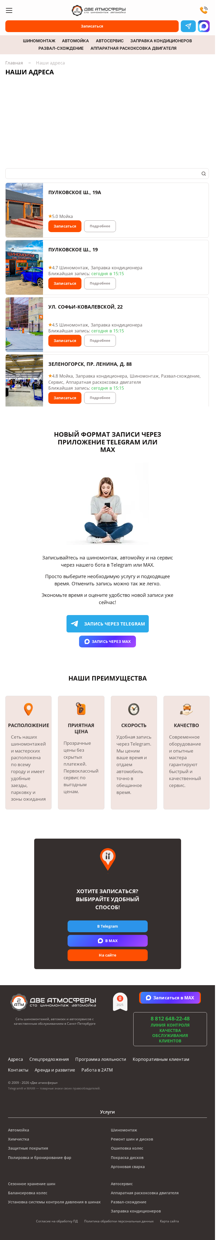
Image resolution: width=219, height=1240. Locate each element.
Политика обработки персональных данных (119, 1221)
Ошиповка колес (127, 1148)
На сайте (107, 955)
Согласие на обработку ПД (57, 1221)
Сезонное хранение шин (31, 1183)
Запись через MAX (111, 641)
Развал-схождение (61, 48)
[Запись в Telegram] (188, 26)
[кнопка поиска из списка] (203, 173)
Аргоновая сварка (128, 1166)
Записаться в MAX (173, 998)
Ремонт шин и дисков (132, 1139)
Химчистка (18, 1139)
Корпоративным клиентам (161, 1059)
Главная (14, 63)
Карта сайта (169, 1221)
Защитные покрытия (28, 1148)
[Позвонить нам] (204, 10)
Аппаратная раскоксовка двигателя (134, 48)
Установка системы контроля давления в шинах (54, 1201)
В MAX (111, 940)
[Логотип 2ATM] (107, 10)
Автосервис (110, 41)
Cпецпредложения (49, 1059)
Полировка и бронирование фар (39, 1157)
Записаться (65, 226)
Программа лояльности (100, 1059)
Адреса (15, 1059)
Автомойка (75, 41)
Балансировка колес (27, 1192)
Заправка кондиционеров (161, 41)
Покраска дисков (127, 1157)
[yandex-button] (120, 998)
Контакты (18, 1070)
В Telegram (107, 926)
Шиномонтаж (39, 41)
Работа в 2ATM (97, 1070)
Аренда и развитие (55, 1070)
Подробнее (100, 226)
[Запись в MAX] (204, 26)
